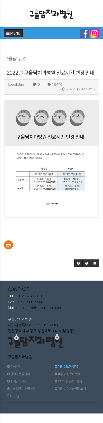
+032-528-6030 (28, 296)
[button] (78, 263)
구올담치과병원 (20, 319)
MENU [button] (15, 33)
